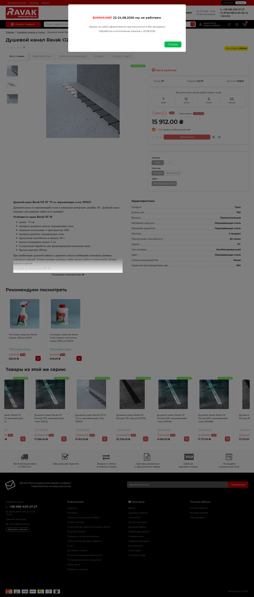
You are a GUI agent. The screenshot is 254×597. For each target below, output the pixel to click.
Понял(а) (173, 44)
